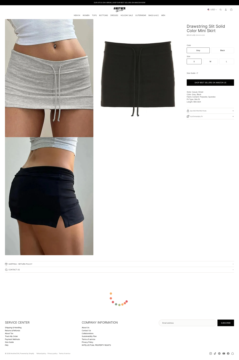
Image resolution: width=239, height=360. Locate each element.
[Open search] (220, 9)
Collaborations (87, 333)
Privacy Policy (87, 342)
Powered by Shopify (27, 353)
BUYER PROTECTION (198, 111)
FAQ (6, 345)
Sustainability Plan (89, 336)
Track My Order (11, 336)
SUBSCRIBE (226, 323)
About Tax (9, 333)
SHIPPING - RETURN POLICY (20, 264)
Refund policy (41, 353)
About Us (85, 327)
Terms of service (88, 339)
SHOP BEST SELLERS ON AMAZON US (210, 82)
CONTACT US (14, 270)
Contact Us (86, 330)
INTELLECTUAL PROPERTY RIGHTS (96, 345)
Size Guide (191, 73)
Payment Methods (12, 339)
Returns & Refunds (12, 330)
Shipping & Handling (13, 327)
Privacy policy (53, 353)
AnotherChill (15, 353)
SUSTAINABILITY (196, 116)
